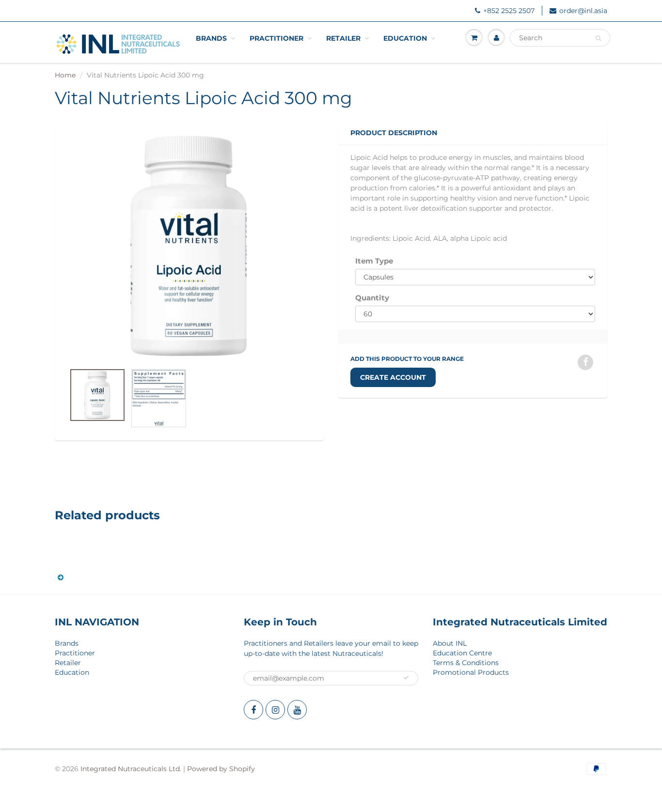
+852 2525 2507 (509, 10)
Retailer (343, 38)
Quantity (372, 297)
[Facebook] (253, 709)
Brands (211, 38)
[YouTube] (297, 709)
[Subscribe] (406, 677)
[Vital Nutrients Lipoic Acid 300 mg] (189, 246)
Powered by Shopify (221, 768)
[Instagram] (275, 709)
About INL (450, 643)
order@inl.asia (583, 10)
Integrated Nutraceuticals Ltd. (130, 768)
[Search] (598, 38)
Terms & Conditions (466, 662)
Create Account (393, 377)
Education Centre (462, 653)
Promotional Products (471, 672)
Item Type (374, 260)
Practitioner (276, 38)
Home (65, 75)
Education (405, 38)
